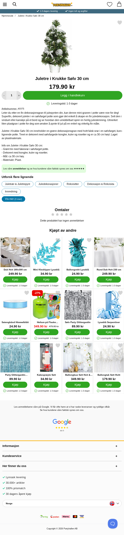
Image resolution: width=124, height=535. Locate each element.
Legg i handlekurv (73, 95)
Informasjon (10, 446)
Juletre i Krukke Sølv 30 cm (30, 16)
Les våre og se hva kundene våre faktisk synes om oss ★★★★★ (43, 168)
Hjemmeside (7, 16)
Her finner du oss (14, 466)
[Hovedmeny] (5, 4)
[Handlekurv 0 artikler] (119, 4)
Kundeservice (11, 456)
